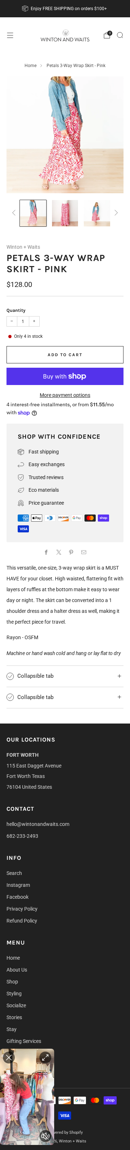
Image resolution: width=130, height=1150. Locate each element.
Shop (12, 982)
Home (30, 65)
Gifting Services (23, 1041)
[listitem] (65, 8)
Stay (11, 1029)
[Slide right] (115, 213)
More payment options (65, 395)
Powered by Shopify (65, 1132)
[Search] (120, 35)
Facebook (17, 897)
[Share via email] (83, 552)
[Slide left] (15, 213)
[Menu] (10, 35)
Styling (14, 993)
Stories (14, 1017)
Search (14, 873)
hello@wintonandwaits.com (37, 824)
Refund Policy (21, 921)
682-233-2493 (22, 836)
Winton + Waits (23, 247)
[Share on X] (58, 552)
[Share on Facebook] (46, 552)
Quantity (15, 310)
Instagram (18, 885)
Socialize (16, 1005)
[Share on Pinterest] (71, 552)
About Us (16, 970)
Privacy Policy (22, 909)
